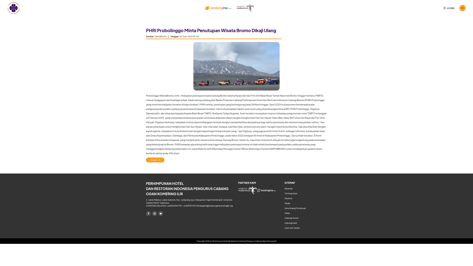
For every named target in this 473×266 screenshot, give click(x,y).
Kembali (153, 160)
